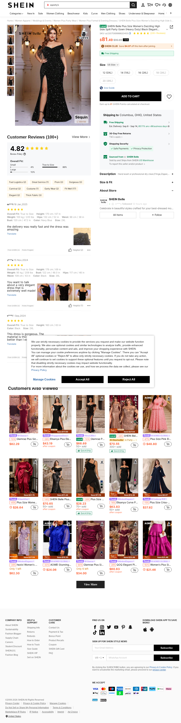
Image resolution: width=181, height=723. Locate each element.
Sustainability (11, 629)
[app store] (145, 631)
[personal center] (143, 5)
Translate (11, 234)
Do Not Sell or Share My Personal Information (27, 707)
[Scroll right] (171, 13)
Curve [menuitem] (94, 13)
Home (10, 20)
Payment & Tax (56, 632)
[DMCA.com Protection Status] (103, 700)
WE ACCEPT (98, 683)
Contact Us (54, 627)
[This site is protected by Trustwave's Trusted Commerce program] (95, 700)
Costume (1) (33, 188)
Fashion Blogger (13, 633)
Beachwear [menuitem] (74, 13)
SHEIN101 (10, 650)
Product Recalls (56, 640)
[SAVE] (169, 96)
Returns (31, 632)
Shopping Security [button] (118, 144)
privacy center (159, 670)
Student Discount (13, 646)
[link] (150, 5)
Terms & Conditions (62, 707)
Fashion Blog (11, 655)
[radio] (107, 73)
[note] (57, 430)
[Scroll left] (166, 13)
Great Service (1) (40, 182)
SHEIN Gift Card (56, 649)
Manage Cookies (58, 703)
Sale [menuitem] (40, 13)
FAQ (51, 653)
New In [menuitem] (31, 13)
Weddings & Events (42, 20)
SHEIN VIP (32, 653)
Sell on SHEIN (34, 657)
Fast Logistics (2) (17, 182)
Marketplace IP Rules (15, 712)
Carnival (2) (15, 188)
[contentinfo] (135, 691)
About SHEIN (11, 625)
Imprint (60, 712)
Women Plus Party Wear (65, 20)
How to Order (33, 640)
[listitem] (24, 423)
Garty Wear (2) (52, 188)
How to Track (33, 644)
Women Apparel (22, 20)
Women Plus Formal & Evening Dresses (98, 20)
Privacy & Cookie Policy (161, 667)
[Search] (133, 5)
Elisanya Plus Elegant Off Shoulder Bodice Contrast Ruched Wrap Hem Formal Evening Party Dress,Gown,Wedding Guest (57, 439)
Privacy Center (12, 703)
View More (90, 584)
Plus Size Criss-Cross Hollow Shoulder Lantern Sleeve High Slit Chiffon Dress (158, 502)
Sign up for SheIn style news (109, 641)
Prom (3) (59, 182)
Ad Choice (73, 712)
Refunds (31, 636)
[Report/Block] (89, 250)
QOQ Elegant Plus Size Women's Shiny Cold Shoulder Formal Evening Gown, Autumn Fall (124, 564)
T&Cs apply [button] (115, 136)
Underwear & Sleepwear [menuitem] (142, 13)
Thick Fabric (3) (34, 195)
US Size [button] (111, 64)
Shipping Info (33, 627)
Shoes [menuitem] (122, 13)
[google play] (151, 631)
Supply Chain (11, 638)
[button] (164, 5)
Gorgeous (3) (75, 182)
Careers (9, 642)
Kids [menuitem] (85, 13)
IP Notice (34, 712)
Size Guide (32, 649)
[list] (115, 629)
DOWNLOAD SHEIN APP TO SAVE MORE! (160, 621)
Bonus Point (54, 636)
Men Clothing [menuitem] (108, 13)
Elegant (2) (14, 195)
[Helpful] (70, 250)
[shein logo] (21, 5)
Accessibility (48, 712)
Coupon (53, 644)
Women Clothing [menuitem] (55, 13)
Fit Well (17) (70, 188)
